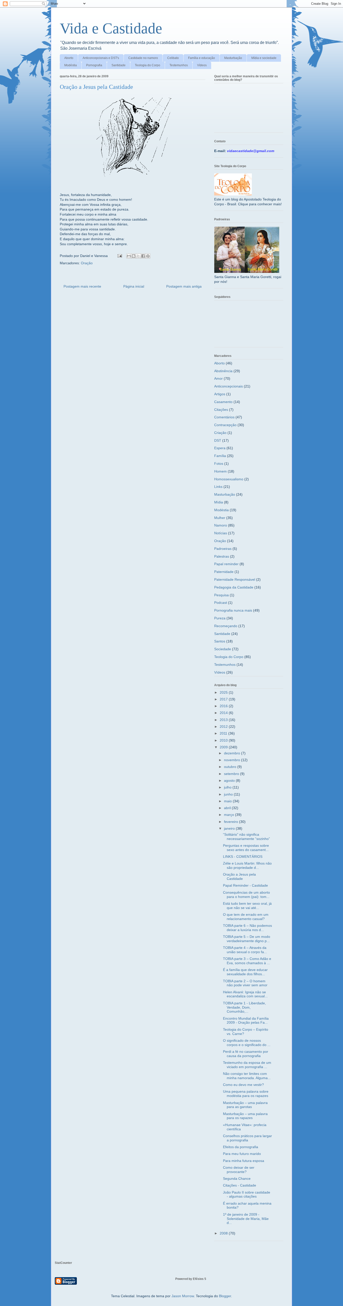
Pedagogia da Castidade (233, 587)
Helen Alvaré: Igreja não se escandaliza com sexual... (245, 994)
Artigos (219, 394)
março (229, 815)
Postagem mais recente (82, 286)
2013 (224, 720)
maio (228, 801)
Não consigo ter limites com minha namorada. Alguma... (247, 1076)
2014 (224, 713)
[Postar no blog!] (133, 255)
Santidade (118, 65)
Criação (220, 433)
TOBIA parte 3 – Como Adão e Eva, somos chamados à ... (247, 961)
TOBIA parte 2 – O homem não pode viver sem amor (245, 983)
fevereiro (231, 822)
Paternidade (224, 572)
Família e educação (201, 58)
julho (228, 787)
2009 (224, 747)
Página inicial (133, 286)
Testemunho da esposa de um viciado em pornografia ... (247, 1065)
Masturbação (233, 58)
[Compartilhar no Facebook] (143, 255)
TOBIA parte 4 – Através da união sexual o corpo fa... (245, 950)
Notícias (220, 533)
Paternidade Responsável (234, 579)
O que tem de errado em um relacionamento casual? (245, 916)
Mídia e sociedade (263, 58)
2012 (224, 727)
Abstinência (223, 371)
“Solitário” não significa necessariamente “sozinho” (246, 836)
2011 (224, 733)
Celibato (173, 58)
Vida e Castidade (111, 28)
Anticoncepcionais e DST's (101, 58)
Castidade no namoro (143, 58)
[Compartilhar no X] (138, 255)
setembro (232, 774)
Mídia (218, 502)
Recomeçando (225, 626)
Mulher (219, 518)
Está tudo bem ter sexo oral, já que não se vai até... (247, 905)
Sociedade (222, 649)
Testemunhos (178, 65)
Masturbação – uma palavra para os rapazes (245, 1116)
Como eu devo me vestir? (243, 1085)
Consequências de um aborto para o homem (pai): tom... (246, 894)
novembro (232, 760)
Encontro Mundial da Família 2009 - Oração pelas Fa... (246, 1020)
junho (229, 794)
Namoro (220, 525)
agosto (230, 780)
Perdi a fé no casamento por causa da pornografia (245, 1054)
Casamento (223, 402)
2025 (224, 692)
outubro (230, 767)
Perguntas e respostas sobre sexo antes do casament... (246, 847)
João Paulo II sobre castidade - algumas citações (246, 1194)
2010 (224, 740)
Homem (220, 471)
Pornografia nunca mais (233, 610)
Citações (221, 410)
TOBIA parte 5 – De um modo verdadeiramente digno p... (246, 939)
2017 (224, 699)
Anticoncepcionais (228, 386)
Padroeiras (223, 549)
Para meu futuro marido (242, 1154)
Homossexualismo (228, 479)
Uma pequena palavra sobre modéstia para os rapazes (245, 1093)
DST (217, 440)
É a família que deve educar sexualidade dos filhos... (245, 972)
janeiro (230, 828)
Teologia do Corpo (147, 65)
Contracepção (225, 425)
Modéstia (70, 65)
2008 (224, 1233)
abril (228, 808)
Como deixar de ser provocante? (238, 1169)
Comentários (224, 417)
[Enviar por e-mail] (128, 255)
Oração (87, 263)
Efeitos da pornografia (240, 1147)
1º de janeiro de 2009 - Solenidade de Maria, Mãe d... (246, 1218)
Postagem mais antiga (184, 286)
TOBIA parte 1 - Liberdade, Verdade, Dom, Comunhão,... (244, 1007)
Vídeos (202, 65)
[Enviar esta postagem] (119, 256)
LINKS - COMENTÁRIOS (242, 857)
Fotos (218, 464)
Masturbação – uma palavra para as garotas (245, 1105)
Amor (218, 378)
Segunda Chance (237, 1179)
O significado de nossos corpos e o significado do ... (246, 1042)
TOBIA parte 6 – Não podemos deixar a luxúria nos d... (247, 928)
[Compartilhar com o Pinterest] (147, 255)
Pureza (219, 618)
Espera (219, 448)
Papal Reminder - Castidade (245, 885)
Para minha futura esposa (243, 1161)
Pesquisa (221, 595)
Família (220, 456)
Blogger (225, 1296)
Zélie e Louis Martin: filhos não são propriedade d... (247, 865)
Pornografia (94, 65)
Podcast (220, 603)
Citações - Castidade (239, 1185)
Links (218, 487)
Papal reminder (226, 564)
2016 (224, 706)
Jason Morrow (183, 1296)
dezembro (232, 753)
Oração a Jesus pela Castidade (239, 876)
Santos (219, 641)
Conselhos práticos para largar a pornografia (247, 1138)
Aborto (68, 58)
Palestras (221, 556)
